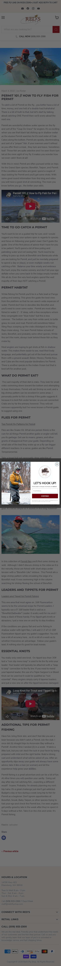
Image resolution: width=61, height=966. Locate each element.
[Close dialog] (57, 464)
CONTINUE (45, 496)
